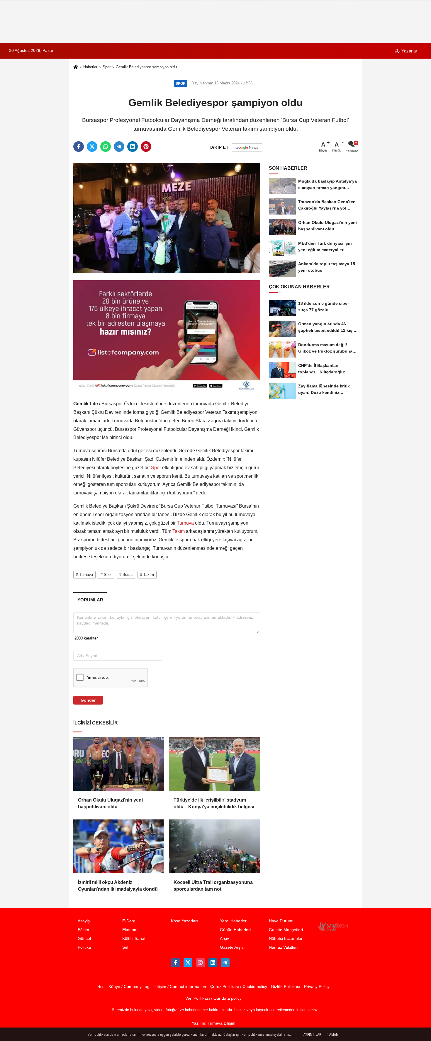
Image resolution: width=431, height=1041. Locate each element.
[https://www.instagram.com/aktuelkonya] (200, 962)
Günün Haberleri (235, 930)
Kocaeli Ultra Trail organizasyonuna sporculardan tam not (213, 885)
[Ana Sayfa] (75, 67)
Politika (84, 947)
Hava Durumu (282, 921)
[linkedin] (132, 146)
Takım (178, 531)
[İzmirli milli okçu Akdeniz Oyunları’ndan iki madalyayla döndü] (118, 846)
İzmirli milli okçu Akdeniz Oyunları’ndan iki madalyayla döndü (118, 885)
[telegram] (119, 146)
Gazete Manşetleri (286, 930)
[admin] (225, 962)
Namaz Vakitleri (283, 947)
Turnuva (185, 522)
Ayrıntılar (312, 1035)
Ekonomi (130, 930)
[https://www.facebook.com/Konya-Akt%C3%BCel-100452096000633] (175, 962)
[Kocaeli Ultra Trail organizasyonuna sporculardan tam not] (214, 846)
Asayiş (84, 921)
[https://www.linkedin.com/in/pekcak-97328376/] (212, 962)
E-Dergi (129, 921)
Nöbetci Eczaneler (286, 938)
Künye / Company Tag (129, 986)
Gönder (88, 700)
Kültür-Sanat (133, 938)
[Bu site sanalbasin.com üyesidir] (333, 926)
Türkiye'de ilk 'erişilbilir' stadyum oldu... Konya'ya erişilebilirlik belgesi (214, 803)
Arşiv (224, 938)
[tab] (90, 600)
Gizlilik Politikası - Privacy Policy (300, 986)
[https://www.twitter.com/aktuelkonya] (188, 962)
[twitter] (92, 146)
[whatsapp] (105, 146)
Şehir (127, 947)
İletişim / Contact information (179, 986)
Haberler (90, 67)
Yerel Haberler (233, 921)
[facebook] (78, 146)
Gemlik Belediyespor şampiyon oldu (146, 67)
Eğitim (83, 930)
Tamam (333, 1035)
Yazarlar (408, 50)
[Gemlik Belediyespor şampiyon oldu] (166, 217)
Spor (107, 67)
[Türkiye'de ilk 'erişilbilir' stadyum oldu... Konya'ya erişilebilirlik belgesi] (214, 764)
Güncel (84, 938)
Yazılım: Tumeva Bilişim (213, 1023)
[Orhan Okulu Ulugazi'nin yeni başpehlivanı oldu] (118, 764)
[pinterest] (146, 146)
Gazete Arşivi (232, 947)
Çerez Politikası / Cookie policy (238, 986)
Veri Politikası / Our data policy (213, 998)
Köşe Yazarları (184, 921)
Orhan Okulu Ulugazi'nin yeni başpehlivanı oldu (110, 803)
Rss (100, 986)
